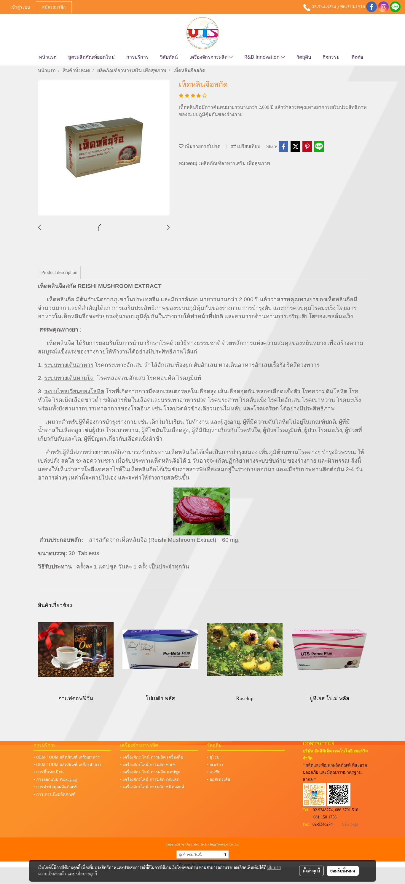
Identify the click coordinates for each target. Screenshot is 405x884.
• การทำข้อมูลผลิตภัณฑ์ (55, 787)
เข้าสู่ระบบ (20, 7)
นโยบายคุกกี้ (86, 873)
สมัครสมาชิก (54, 7)
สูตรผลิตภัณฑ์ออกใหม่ (91, 57)
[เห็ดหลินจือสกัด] (104, 148)
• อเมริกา (215, 764)
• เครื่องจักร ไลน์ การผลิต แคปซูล (150, 772)
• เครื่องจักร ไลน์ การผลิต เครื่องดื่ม (151, 757)
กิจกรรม (331, 57)
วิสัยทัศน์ (169, 57)
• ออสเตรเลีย (218, 779)
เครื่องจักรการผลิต (209, 57)
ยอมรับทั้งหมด (342, 870)
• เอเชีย (213, 772)
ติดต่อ (357, 57)
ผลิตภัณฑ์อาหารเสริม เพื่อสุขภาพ (235, 163)
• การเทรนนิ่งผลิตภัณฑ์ (55, 794)
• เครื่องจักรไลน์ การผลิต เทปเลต (149, 779)
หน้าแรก (48, 57)
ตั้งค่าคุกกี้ (311, 870)
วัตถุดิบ (303, 57)
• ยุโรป (213, 757)
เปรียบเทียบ (248, 146)
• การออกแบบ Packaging (55, 779)
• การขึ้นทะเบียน (49, 772)
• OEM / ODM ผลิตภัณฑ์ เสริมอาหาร (67, 757)
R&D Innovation (262, 57)
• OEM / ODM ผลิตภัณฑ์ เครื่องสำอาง (67, 764)
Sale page (350, 824)
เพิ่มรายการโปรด (202, 146)
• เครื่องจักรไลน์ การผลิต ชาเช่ (148, 764)
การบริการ (137, 57)
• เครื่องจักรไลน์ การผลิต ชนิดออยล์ (152, 787)
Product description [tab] (59, 272)
